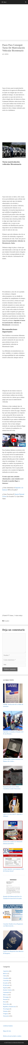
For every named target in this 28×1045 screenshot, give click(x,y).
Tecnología (6, 1009)
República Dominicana (9, 1006)
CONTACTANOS (8, 1026)
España (5, 987)
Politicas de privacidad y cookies (12, 1036)
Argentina (6, 971)
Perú (4, 1002)
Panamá (5, 999)
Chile (4, 976)
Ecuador (6, 621)
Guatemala (6, 992)
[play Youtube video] (14, 440)
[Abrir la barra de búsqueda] (25, 2)
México (5, 994)
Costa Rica (6, 980)
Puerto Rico (6, 1004)
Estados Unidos (7, 990)
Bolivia (5, 973)
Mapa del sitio (7, 1031)
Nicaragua (6, 997)
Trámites (5, 1011)
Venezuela (6, 1016)
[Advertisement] (14, 21)
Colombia (5, 978)
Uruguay (5, 1013)
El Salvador (6, 985)
